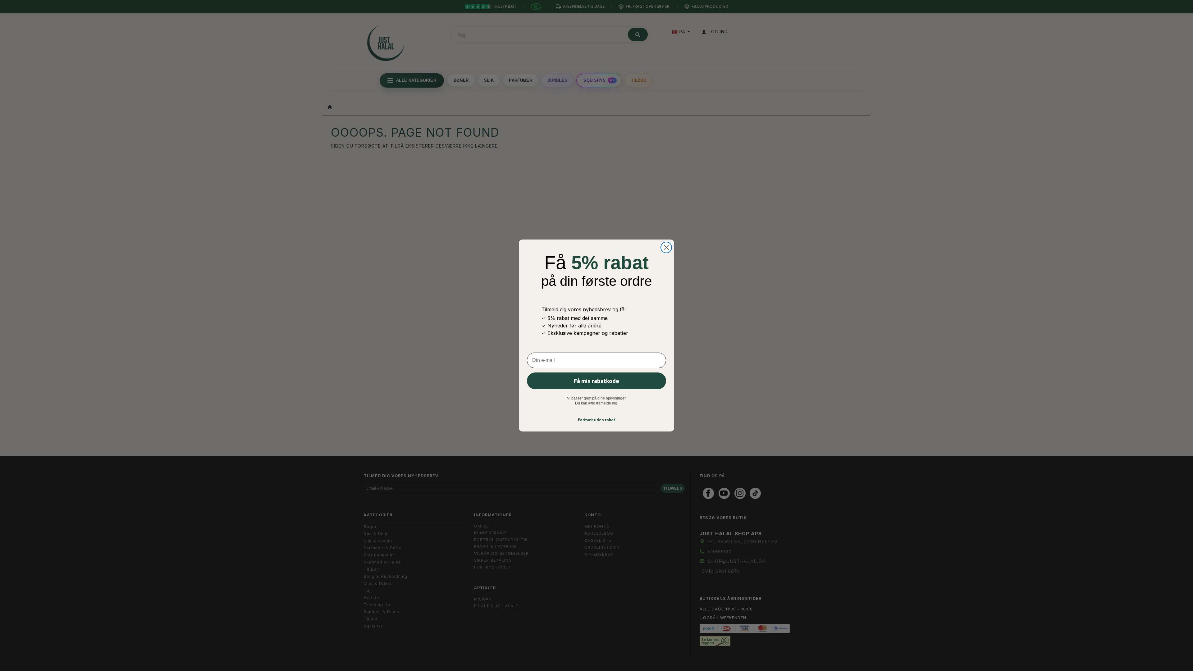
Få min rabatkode (596, 381)
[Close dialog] (666, 247)
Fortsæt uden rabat (596, 420)
